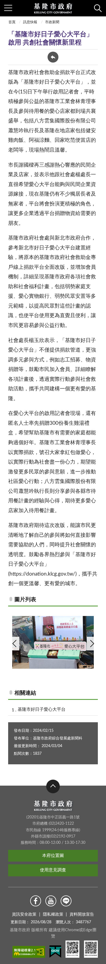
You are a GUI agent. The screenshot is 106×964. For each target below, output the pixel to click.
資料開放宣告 (82, 914)
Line (66, 900)
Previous (14, 643)
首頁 (11, 22)
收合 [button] (53, 786)
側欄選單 (8, 8)
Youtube (50, 900)
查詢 (98, 8)
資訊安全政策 (24, 914)
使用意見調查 (53, 870)
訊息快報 (30, 22)
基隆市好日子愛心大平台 (42, 709)
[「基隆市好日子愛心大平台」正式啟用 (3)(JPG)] (53, 642)
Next (91, 643)
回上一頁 (53, 57)
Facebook (35, 900)
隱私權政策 (53, 914)
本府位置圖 (53, 855)
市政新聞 (52, 22)
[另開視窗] (29, 953)
